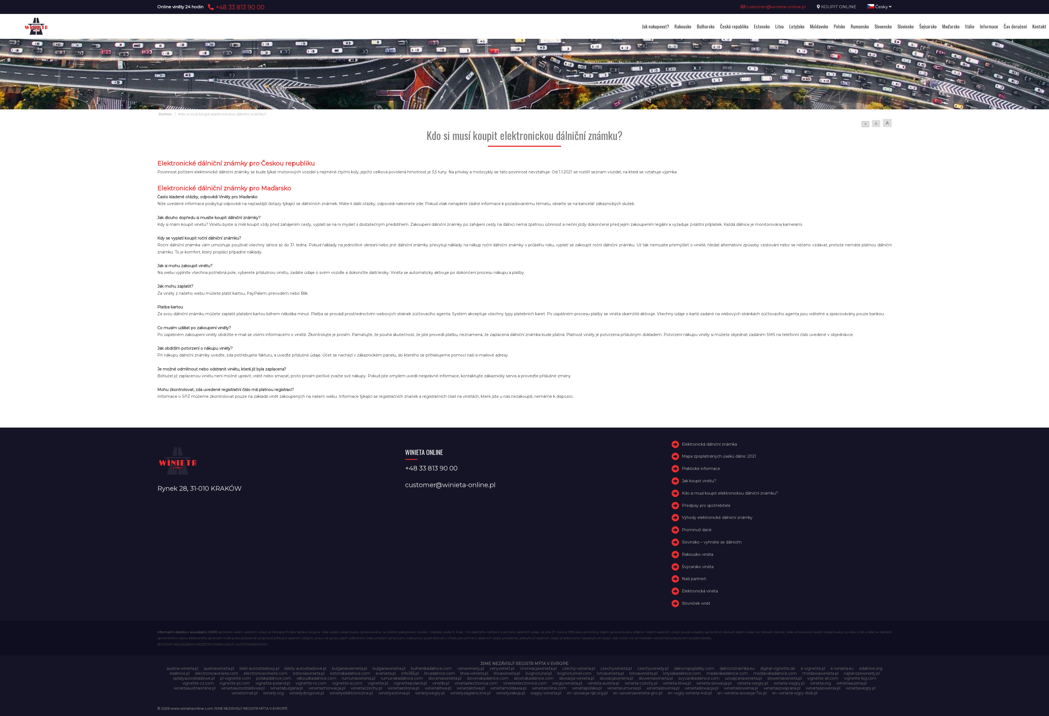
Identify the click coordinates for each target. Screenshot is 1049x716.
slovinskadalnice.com (534, 678)
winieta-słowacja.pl (714, 683)
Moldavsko (819, 26)
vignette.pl (378, 683)
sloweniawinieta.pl (656, 678)
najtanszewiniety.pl (862, 673)
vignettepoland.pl (410, 683)
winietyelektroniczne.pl (351, 693)
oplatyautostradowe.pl (194, 678)
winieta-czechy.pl (641, 683)
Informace (989, 26)
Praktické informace (701, 468)
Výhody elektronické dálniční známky (717, 517)
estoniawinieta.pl (309, 673)
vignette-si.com (347, 683)
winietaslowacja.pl (701, 688)
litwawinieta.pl (507, 673)
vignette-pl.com (234, 683)
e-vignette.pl (813, 668)
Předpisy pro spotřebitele (706, 505)
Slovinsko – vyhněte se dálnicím (712, 542)
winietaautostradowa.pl (243, 688)
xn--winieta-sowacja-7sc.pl (742, 693)
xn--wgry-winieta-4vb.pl (690, 693)
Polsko (839, 26)
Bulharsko (706, 26)
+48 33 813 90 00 (239, 7)
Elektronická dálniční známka (709, 444)
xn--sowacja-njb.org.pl (587, 693)
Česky (881, 6)
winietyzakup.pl (510, 693)
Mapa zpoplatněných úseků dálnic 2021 (719, 456)
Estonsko (762, 26)
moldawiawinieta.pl (820, 673)
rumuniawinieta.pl (358, 678)
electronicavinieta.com (216, 673)
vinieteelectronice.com (525, 683)
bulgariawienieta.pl (349, 668)
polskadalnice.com (273, 678)
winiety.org (273, 693)
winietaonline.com (549, 688)
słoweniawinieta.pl (784, 678)
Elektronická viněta (700, 591)
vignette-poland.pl (272, 683)
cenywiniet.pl (502, 668)
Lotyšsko (797, 26)
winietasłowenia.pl (823, 688)
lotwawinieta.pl (643, 673)
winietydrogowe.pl (306, 693)
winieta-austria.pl (603, 683)
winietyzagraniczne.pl (470, 693)
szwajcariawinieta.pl (743, 678)
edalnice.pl (180, 673)
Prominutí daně (696, 529)
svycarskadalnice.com (699, 678)
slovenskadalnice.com (487, 678)
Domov (165, 114)
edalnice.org (870, 668)
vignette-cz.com (198, 683)
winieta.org (820, 683)
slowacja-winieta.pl (576, 678)
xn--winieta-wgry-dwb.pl (794, 693)
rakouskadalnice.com (316, 678)
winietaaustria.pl (851, 683)
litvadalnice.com (439, 673)
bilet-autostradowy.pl (259, 668)
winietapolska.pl (587, 688)
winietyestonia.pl (394, 693)
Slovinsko (905, 26)
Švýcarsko (928, 26)
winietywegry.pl (430, 693)
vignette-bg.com (860, 678)
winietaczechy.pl (366, 688)
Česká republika (734, 26)
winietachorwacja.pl (326, 688)
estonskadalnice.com (350, 673)
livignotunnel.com (574, 673)
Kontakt (1039, 26)
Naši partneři (694, 579)
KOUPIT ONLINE (838, 6)
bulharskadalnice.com (431, 668)
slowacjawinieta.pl (616, 678)
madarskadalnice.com (727, 673)
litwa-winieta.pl (474, 673)
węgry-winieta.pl (546, 693)
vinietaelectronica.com (476, 683)
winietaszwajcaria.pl (782, 688)
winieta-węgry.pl (789, 683)
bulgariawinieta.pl (389, 668)
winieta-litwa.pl (677, 683)
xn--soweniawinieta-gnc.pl (637, 693)
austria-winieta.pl (182, 668)
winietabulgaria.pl (286, 688)
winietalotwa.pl (471, 688)
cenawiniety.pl (470, 668)
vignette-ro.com (311, 683)
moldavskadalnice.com (775, 673)
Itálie (969, 26)
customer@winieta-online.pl (775, 6)
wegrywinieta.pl (567, 683)
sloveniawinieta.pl (444, 678)
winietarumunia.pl (624, 688)
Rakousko (682, 26)
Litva (779, 26)
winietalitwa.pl (438, 688)
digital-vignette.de (777, 668)
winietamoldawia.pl (508, 688)
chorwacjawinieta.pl (538, 668)
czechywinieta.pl (616, 668)
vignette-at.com (822, 678)
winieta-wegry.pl (752, 683)
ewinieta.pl (386, 673)
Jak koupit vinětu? (699, 480)
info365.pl (410, 673)
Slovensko (883, 26)
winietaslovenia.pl (662, 688)
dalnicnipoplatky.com (694, 668)
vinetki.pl (440, 683)
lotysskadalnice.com (682, 673)
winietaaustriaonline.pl (195, 688)
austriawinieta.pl (219, 668)
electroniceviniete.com (265, 673)
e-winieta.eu (842, 668)
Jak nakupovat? (655, 26)
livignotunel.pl (539, 673)
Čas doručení (1015, 26)
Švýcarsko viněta (698, 566)
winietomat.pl (245, 693)
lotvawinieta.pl (610, 673)
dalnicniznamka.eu (737, 668)
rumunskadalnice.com (402, 678)
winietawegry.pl (861, 688)
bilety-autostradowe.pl (305, 668)
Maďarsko (951, 26)
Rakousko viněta (697, 554)
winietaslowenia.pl (741, 688)
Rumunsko (860, 26)
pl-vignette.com (235, 678)
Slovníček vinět (696, 603)
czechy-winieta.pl (578, 668)
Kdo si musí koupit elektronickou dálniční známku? (730, 493)
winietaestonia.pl (403, 688)
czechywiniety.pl (652, 668)
